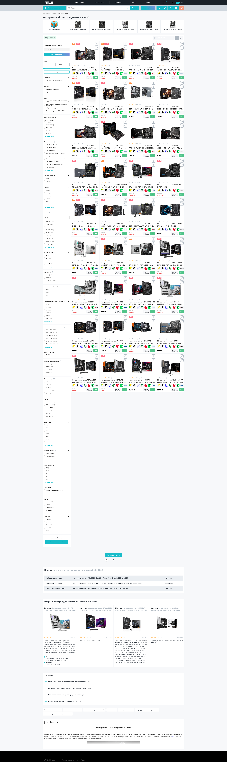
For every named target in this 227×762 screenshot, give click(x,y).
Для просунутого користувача (55, 153)
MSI (48, 130)
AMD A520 (50, 221)
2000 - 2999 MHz (51, 329)
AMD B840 (49, 238)
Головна (45, 13)
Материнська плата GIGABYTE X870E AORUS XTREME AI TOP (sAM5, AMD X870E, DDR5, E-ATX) (108, 583)
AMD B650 (50, 232)
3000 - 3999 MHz (51, 332)
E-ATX (48, 258)
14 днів (48, 527)
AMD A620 (49, 224)
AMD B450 (49, 227)
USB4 (48, 393)
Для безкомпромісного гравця (55, 158)
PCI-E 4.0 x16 (50, 404)
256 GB (49, 318)
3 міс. (48, 530)
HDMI (49, 387)
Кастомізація (99, 2)
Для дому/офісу (51, 144)
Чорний (49, 501)
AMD (48, 178)
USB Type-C (50, 416)
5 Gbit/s (49, 369)
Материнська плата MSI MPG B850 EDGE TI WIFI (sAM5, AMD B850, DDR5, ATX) (60, 610)
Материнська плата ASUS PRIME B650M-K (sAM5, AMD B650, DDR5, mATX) (100, 588)
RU (182, 2)
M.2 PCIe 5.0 (50, 453)
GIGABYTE (50, 125)
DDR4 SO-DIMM (51, 280)
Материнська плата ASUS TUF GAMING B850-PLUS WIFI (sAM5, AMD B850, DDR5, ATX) (131, 610)
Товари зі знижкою (52, 89)
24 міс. (48, 522)
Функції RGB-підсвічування (54, 490)
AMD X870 (49, 244)
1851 (48, 198)
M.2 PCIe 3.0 (50, 459)
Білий (48, 504)
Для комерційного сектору (54, 164)
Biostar (48, 133)
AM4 (48, 190)
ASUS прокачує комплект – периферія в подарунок (58, 105)
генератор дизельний (94, 710)
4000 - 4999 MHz (51, 335)
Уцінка (49, 92)
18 (120, 560)
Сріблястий (50, 507)
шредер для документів (147, 710)
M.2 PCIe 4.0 (50, 456)
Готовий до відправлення (54, 80)
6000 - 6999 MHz (51, 341)
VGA (48, 381)
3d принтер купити (52, 710)
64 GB (48, 307)
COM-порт (49, 493)
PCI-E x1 (49, 410)
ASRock (49, 127)
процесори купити (72, 710)
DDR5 (49, 275)
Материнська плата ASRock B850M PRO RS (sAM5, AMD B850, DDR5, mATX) (165, 610)
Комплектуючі (52, 13)
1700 (48, 196)
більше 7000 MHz (52, 344)
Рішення (118, 2)
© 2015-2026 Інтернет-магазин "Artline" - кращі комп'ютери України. (64, 760)
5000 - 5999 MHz (51, 338)
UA (177, 2)
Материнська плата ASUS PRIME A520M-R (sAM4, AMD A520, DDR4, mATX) (100, 578)
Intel (48, 181)
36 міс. (49, 525)
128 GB (49, 313)
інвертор (112, 710)
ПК (173, 737)
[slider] (44, 68)
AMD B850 (50, 241)
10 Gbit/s (49, 372)
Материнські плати (62, 13)
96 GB (48, 310)
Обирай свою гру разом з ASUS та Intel (57, 108)
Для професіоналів (52, 156)
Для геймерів (51, 147)
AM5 (48, 193)
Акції (148, 2)
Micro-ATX (50, 261)
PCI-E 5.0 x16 (50, 402)
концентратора (126, 710)
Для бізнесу (50, 167)
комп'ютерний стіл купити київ (57, 714)
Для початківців (51, 150)
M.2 (48, 413)
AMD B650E (50, 235)
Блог (134, 2)
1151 (47, 204)
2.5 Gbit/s (49, 367)
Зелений (49, 510)
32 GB (48, 304)
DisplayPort (50, 390)
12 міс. (48, 519)
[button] (57, 54)
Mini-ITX (49, 263)
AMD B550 (50, 230)
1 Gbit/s (49, 364)
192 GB (49, 315)
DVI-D (48, 384)
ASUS (48, 122)
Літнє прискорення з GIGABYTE (55, 111)
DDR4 (48, 277)
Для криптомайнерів (52, 161)
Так (48, 355)
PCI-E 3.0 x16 (50, 407)
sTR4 (48, 201)
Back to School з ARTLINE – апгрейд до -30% (58, 101)
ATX (48, 255)
